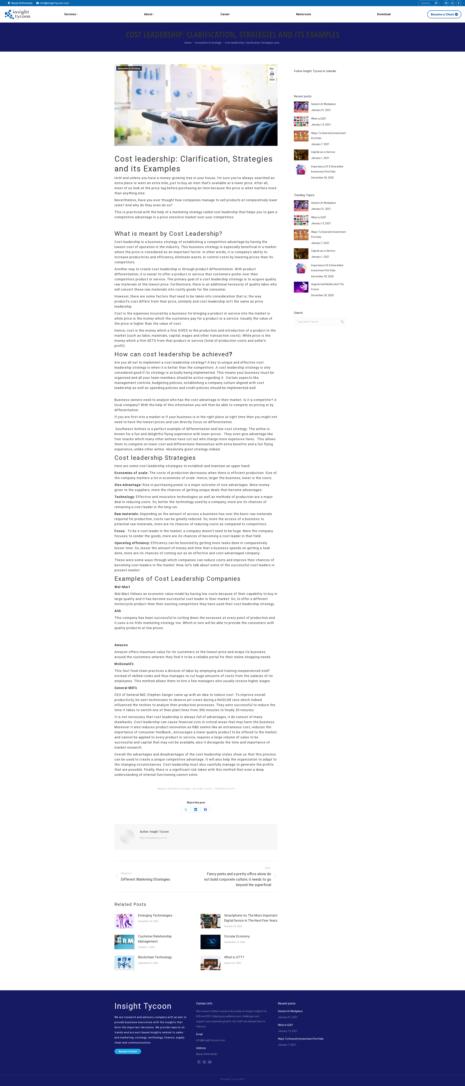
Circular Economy (237, 936)
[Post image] (124, 921)
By (202, 788)
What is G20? (318, 118)
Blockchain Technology (155, 957)
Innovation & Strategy (129, 68)
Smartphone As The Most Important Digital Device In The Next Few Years (250, 917)
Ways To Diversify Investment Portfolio (328, 136)
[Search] (436, 3)
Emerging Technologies (155, 915)
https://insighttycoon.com (153, 837)
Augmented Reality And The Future (327, 287)
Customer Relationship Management (155, 938)
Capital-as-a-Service (323, 152)
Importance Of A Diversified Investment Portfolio (327, 169)
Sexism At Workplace (323, 104)
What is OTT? (234, 957)
